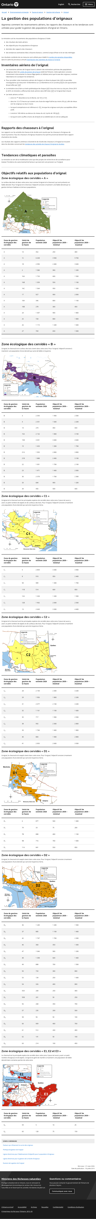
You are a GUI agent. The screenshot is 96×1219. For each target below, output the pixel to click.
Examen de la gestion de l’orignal (13, 1163)
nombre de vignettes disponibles (60, 57)
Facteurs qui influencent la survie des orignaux (18, 1145)
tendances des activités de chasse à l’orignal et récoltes (44, 144)
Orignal (66, 12)
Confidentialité (58, 1207)
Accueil (4, 12)
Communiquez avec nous (62, 1191)
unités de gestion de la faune (30, 72)
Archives (34, 1207)
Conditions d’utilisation (76, 1207)
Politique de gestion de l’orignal (13, 1150)
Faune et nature (37, 12)
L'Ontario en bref (7, 1207)
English (61, 4)
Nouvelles (44, 1207)
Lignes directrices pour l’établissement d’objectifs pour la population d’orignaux (28, 1154)
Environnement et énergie (19, 12)
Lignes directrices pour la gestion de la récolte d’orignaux (21, 1159)
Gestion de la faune (53, 12)
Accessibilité (22, 1207)
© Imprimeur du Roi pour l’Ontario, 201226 (17, 1211)
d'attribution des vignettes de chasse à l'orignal (43, 60)
